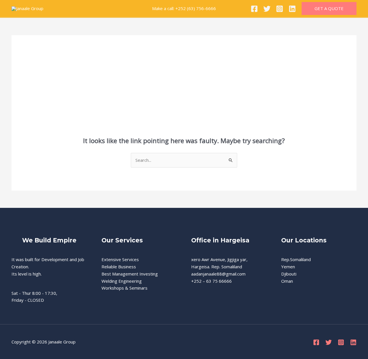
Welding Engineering (121, 281)
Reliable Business (118, 266)
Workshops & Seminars (124, 288)
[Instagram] (279, 8)
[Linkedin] (292, 8)
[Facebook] (254, 8)
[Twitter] (267, 8)
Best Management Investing (129, 274)
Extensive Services (120, 259)
